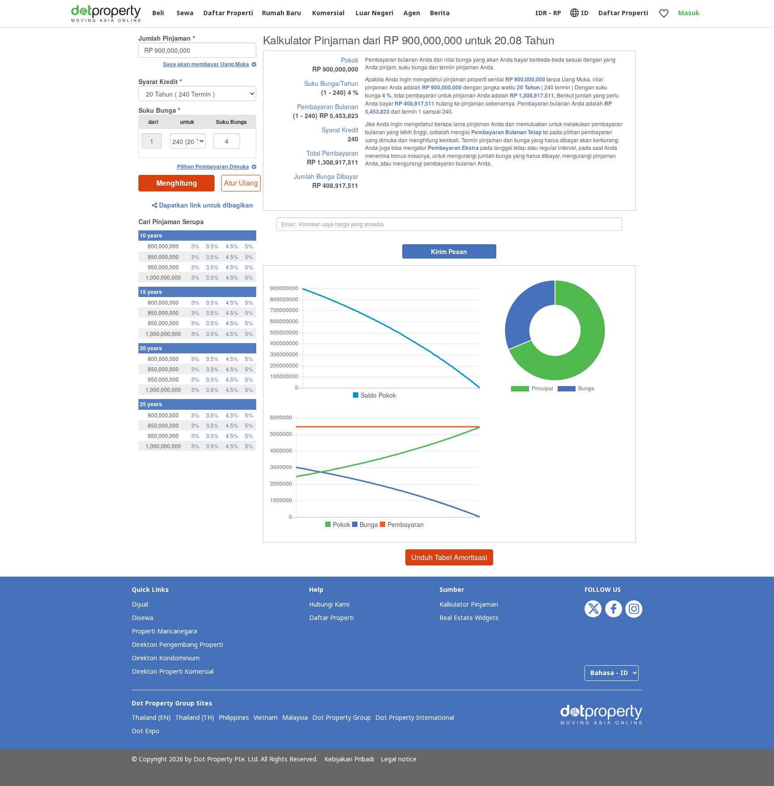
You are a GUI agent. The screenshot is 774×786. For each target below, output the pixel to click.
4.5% (232, 246)
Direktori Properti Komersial (173, 671)
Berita (440, 13)
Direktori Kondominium (166, 658)
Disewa (142, 618)
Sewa (185, 13)
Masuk (689, 13)
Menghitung (176, 183)
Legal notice (399, 759)
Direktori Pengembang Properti (177, 645)
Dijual (140, 604)
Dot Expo (145, 731)
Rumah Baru (281, 13)
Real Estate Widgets (469, 618)
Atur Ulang (241, 183)
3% (195, 246)
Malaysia (295, 718)
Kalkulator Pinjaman (468, 604)
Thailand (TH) (194, 718)
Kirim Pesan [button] (449, 251)
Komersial (328, 13)
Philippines (234, 718)
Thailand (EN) (151, 718)
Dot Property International (414, 718)
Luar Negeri (374, 13)
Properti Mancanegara (164, 631)
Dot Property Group (341, 718)
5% (249, 246)
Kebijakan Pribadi (349, 759)
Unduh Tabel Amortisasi (449, 557)
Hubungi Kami (329, 604)
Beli (158, 13)
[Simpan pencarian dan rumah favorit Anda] (663, 13)
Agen (412, 13)
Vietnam (266, 718)
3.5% (212, 246)
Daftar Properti (331, 618)
